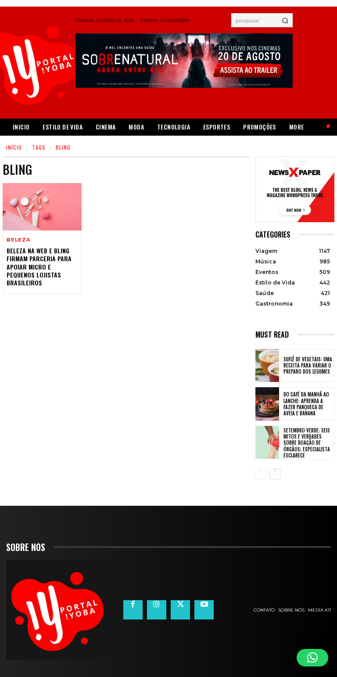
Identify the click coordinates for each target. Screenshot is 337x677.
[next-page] (274, 473)
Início (14, 147)
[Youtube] (204, 609)
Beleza (18, 240)
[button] (312, 657)
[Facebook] (133, 609)
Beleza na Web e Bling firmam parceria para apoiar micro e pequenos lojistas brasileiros (39, 266)
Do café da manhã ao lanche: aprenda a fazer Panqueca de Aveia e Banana (306, 404)
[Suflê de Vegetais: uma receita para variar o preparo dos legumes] (267, 365)
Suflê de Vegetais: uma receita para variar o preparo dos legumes (307, 365)
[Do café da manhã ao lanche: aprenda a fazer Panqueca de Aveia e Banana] (267, 404)
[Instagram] (156, 609)
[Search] (285, 20)
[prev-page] (260, 473)
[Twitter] (180, 609)
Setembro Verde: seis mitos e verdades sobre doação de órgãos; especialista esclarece (306, 443)
